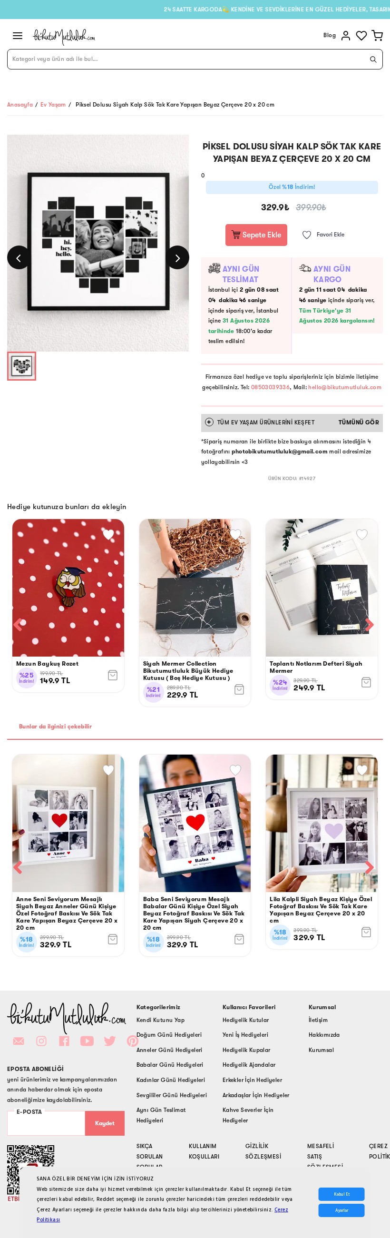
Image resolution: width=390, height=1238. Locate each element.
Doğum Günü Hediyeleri (169, 1035)
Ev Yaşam (53, 104)
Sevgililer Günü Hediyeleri (171, 1095)
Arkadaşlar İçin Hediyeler (256, 1095)
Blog (329, 35)
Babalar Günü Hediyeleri (170, 1064)
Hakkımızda (324, 1035)
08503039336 (270, 387)
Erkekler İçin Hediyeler (252, 1080)
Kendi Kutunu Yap (160, 1020)
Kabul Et (342, 1194)
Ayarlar (341, 1210)
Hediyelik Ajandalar (249, 1064)
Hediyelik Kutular (246, 1020)
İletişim (318, 1020)
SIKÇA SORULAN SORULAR (149, 1156)
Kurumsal (321, 1050)
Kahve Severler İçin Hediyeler (248, 1115)
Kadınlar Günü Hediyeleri (170, 1080)
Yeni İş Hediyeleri (245, 1035)
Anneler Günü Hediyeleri (169, 1050)
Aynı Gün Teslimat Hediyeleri (161, 1115)
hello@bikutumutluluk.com (344, 387)
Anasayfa (20, 104)
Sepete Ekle (261, 235)
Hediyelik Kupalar (247, 1050)
